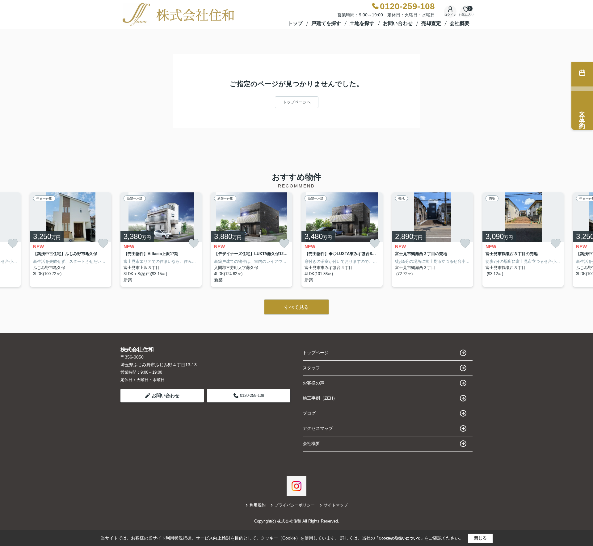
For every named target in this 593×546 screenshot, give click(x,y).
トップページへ (297, 102)
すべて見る (296, 307)
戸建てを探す (326, 23)
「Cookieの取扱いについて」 (399, 538)
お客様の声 (313, 382)
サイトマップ (336, 505)
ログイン (450, 14)
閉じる (480, 538)
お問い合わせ (398, 23)
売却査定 (431, 23)
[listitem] (161, 239)
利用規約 (258, 505)
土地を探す (362, 23)
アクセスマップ (318, 428)
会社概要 (459, 23)
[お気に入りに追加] (13, 243)
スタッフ (311, 367)
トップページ (316, 352)
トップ (295, 23)
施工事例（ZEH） (320, 398)
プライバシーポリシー (295, 505)
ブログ (309, 413)
